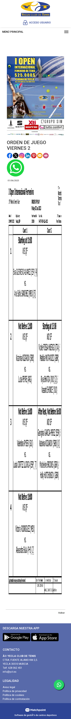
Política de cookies (13, 695)
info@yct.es (9, 671)
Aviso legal (9, 687)
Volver (61, 613)
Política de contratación (16, 699)
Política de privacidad (15, 691)
